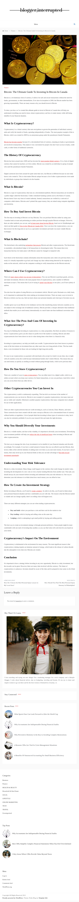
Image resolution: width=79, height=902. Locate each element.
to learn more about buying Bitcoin (42, 223)
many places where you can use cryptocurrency (26, 277)
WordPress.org (7, 887)
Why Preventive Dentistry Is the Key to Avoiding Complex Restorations (40, 735)
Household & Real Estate (10, 791)
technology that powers (33, 245)
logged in (19, 601)
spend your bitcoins (46, 282)
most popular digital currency (50, 161)
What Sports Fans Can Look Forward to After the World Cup (36, 714)
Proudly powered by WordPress (12, 898)
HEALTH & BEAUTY (9, 787)
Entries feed (6, 879)
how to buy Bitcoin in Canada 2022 (31, 226)
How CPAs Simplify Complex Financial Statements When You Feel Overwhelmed (41, 844)
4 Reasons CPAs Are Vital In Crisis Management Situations (35, 745)
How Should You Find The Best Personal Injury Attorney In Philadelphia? (60, 584)
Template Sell (43, 898)
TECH (4, 806)
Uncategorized (7, 813)
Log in (4, 876)
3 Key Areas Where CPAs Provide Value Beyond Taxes (32, 854)
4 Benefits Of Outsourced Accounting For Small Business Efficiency (39, 755)
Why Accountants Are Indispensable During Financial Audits (36, 724)
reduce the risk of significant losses (41, 434)
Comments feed (7, 883)
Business (5, 780)
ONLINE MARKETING (10, 802)
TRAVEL (5, 809)
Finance (6, 87)
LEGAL (5, 795)
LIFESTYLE (6, 798)
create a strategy (37, 491)
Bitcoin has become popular (13, 142)
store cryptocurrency (30, 375)
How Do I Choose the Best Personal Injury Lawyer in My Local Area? (21, 584)
